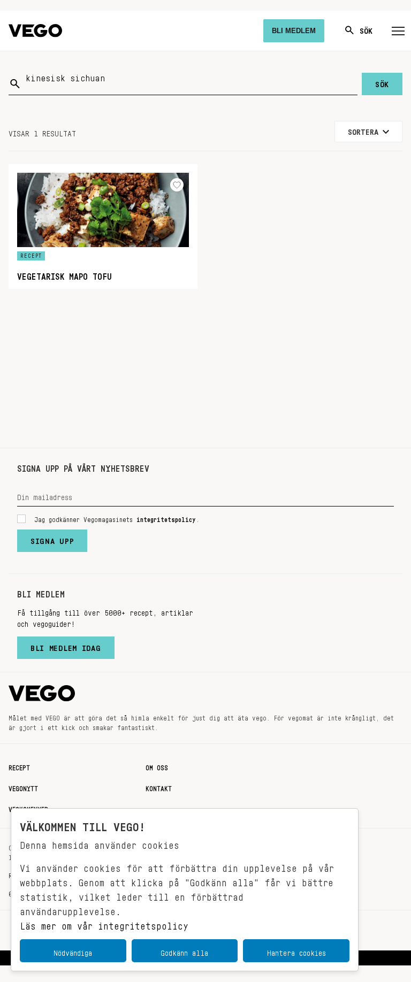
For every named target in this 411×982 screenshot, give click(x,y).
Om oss (157, 766)
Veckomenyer (28, 807)
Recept (19, 766)
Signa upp (52, 539)
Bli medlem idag (66, 646)
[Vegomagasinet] (35, 30)
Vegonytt (23, 786)
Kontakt (159, 786)
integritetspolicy (166, 517)
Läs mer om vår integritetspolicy (104, 923)
